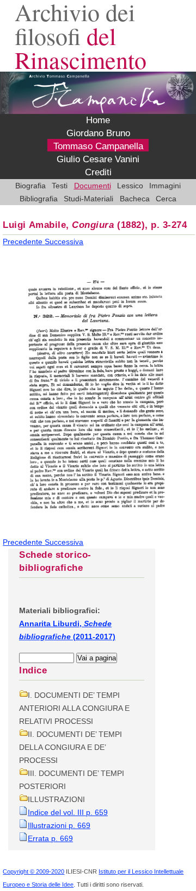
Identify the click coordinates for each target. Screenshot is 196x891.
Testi (60, 185)
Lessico (130, 185)
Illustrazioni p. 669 (59, 825)
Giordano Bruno (98, 133)
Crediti (98, 172)
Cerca (166, 198)
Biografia (30, 185)
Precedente (24, 241)
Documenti (92, 185)
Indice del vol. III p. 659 (68, 812)
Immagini (165, 185)
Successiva (64, 241)
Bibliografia (39, 198)
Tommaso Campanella (98, 146)
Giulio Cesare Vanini (98, 159)
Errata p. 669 (50, 838)
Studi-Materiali (88, 198)
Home (98, 120)
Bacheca (135, 198)
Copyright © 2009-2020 (33, 871)
